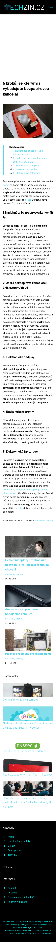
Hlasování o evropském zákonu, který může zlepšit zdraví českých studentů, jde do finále (27, 802)
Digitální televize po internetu (20, 699)
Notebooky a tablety (44, 520)
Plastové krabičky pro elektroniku (28, 653)
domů (6, 185)
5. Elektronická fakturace (26, 173)
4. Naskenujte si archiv (25, 169)
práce (28, 199)
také (20, 508)
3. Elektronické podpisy (26, 165)
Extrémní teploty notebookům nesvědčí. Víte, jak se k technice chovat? (27, 564)
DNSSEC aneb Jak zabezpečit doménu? (26, 751)
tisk (5, 504)
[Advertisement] (28, 44)
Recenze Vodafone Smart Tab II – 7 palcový (27, 774)
